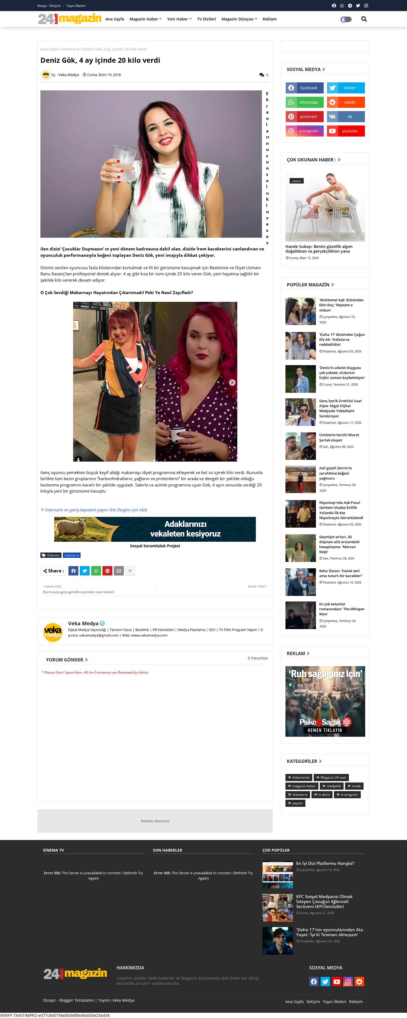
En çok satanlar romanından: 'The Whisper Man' (342, 608)
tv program (349, 794)
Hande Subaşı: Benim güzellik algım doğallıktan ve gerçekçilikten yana (318, 249)
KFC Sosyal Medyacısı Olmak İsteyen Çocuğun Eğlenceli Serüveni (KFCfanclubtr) (324, 901)
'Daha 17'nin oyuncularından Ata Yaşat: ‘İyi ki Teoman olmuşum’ (329, 932)
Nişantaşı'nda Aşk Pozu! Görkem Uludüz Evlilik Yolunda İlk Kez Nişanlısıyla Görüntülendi (341, 510)
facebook (308, 87)
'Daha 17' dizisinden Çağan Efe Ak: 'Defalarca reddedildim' (342, 339)
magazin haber (304, 786)
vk (350, 116)
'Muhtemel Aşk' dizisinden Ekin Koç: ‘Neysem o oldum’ (341, 304)
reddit (350, 102)
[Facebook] (73, 570)
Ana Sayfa (114, 19)
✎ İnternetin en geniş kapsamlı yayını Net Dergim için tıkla (93, 509)
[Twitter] (85, 570)
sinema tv (71, 49)
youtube (349, 131)
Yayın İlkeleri (76, 5)
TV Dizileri (206, 19)
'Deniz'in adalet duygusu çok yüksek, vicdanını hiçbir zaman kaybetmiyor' (342, 372)
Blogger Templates (76, 1000)
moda (356, 786)
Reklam (270, 19)
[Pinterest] (107, 570)
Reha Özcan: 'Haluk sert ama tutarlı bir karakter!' (340, 573)
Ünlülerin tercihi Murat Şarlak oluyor (339, 437)
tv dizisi (324, 794)
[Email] (119, 570)
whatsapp (309, 102)
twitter (350, 87)
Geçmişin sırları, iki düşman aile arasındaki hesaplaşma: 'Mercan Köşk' (339, 544)
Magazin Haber (144, 19)
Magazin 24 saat (333, 777)
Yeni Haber (177, 19)
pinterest (308, 116)
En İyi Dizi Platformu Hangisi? (325, 863)
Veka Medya (83, 623)
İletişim (313, 1001)
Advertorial (301, 777)
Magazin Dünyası (237, 19)
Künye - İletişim (49, 5)
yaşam (297, 803)
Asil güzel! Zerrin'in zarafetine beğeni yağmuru (335, 472)
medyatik (334, 786)
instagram (308, 131)
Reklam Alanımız (155, 820)
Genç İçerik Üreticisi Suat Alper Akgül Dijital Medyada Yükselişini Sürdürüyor (340, 408)
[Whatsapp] (96, 570)
